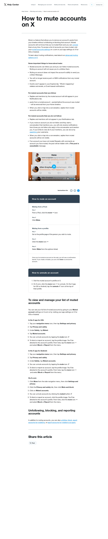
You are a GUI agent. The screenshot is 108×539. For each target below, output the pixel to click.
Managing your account (45, 4)
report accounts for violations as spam (61, 423)
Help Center (25, 11)
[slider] (47, 179)
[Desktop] (78, 190)
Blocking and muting (36, 11)
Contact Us (99, 4)
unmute (75, 45)
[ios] (71, 190)
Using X (33, 4)
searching (33, 132)
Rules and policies (73, 4)
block (70, 420)
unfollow (64, 420)
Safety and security (59, 4)
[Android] (75, 190)
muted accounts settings (41, 50)
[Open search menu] (92, 5)
